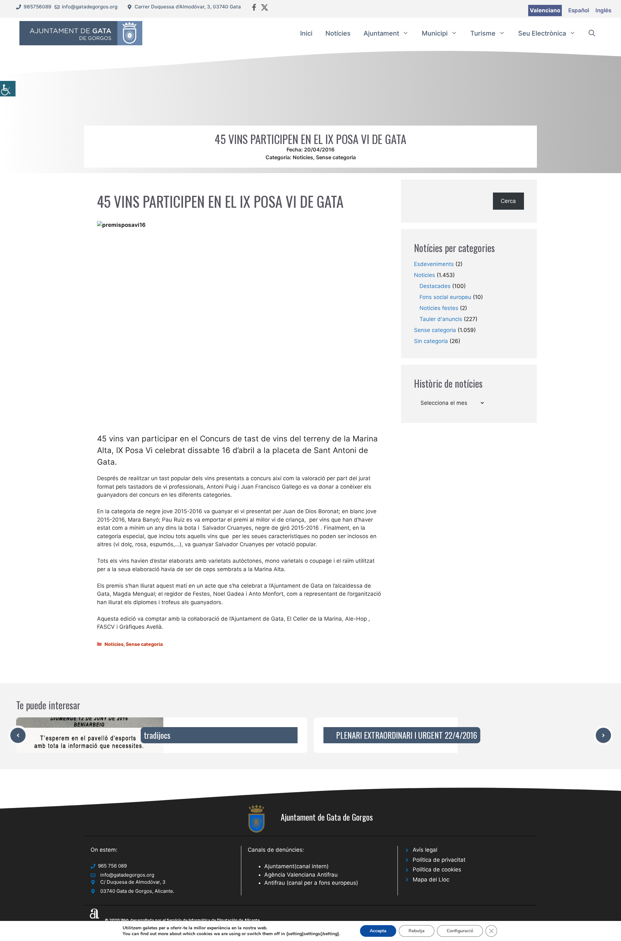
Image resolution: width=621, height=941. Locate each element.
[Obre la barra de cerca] (592, 33)
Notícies (338, 33)
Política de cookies (437, 869)
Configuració (460, 931)
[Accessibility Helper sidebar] (8, 88)
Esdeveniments (434, 264)
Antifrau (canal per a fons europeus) (311, 883)
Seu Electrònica (542, 33)
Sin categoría (431, 341)
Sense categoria (336, 157)
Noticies (303, 157)
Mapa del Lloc (431, 879)
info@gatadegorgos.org (89, 7)
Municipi (435, 33)
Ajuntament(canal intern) (296, 866)
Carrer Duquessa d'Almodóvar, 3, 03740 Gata (188, 7)
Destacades (435, 286)
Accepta (378, 931)
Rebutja (417, 931)
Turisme (483, 33)
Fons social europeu (445, 297)
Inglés (603, 10)
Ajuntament (381, 33)
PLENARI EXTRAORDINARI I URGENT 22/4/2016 (406, 735)
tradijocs (157, 735)
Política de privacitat (439, 860)
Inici (306, 33)
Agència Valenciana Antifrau (301, 874)
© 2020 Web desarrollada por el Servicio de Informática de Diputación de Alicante (182, 920)
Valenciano (545, 10)
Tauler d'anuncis (440, 319)
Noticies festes (438, 308)
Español (578, 10)
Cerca (508, 201)
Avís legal (425, 850)
